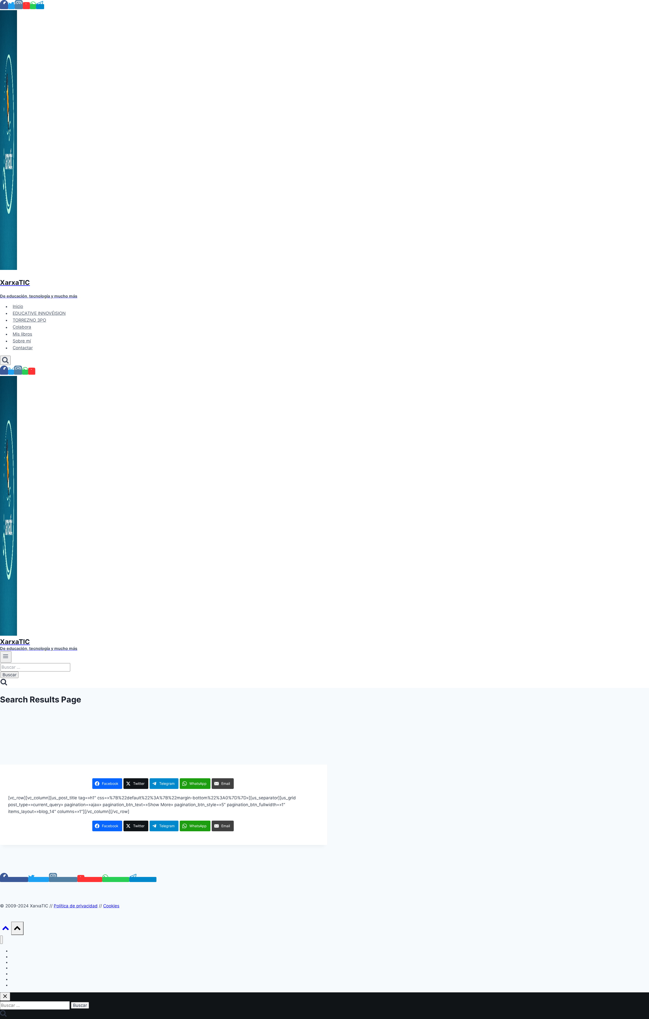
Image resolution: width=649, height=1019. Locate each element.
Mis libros (22, 334)
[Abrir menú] (5, 656)
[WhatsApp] (33, 6)
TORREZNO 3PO (29, 320)
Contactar (23, 347)
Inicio (18, 306)
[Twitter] (11, 6)
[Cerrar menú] (1, 940)
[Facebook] (4, 6)
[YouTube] (26, 6)
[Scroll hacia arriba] (5, 929)
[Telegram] (40, 6)
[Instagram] (19, 6)
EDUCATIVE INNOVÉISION (39, 313)
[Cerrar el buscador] (5, 996)
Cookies (111, 905)
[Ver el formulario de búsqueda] (5, 360)
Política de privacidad (76, 905)
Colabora (22, 327)
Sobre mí (22, 340)
